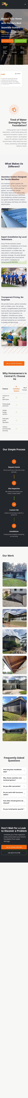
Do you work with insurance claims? (13, 793)
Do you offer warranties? (12, 786)
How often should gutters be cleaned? (13, 802)
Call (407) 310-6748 (20, 41)
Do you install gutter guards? (13, 809)
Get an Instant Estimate (7, 41)
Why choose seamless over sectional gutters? (12, 779)
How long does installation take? (12, 771)
